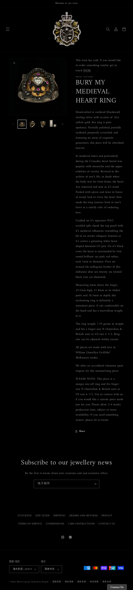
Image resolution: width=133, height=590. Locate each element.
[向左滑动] (13, 124)
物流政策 (94, 582)
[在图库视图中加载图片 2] (32, 124)
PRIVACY (106, 515)
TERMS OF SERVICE (30, 523)
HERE (87, 70)
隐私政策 (69, 582)
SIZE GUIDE (43, 515)
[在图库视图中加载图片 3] (42, 124)
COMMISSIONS (55, 523)
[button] (8, 29)
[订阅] (95, 484)
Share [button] (82, 431)
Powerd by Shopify (40, 582)
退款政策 (56, 582)
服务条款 (81, 582)
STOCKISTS (25, 516)
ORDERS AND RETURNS (83, 515)
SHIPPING (59, 515)
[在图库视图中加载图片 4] (53, 124)
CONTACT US (106, 523)
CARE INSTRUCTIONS (81, 523)
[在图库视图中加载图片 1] (22, 124)
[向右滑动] (62, 124)
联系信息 (107, 582)
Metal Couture (23, 582)
